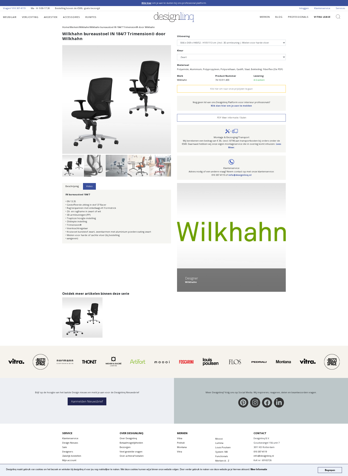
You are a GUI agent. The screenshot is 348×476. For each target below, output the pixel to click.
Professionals (298, 16)
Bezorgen (125, 447)
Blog (279, 16)
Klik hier (146, 2)
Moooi (219, 438)
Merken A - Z (222, 460)
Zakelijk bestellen (71, 455)
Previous (54, 97)
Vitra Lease (322, 16)
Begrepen (330, 470)
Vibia (179, 438)
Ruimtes (90, 17)
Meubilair (10, 17)
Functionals (221, 456)
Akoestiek (51, 17)
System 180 (221, 451)
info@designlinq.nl (240, 174)
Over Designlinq (128, 438)
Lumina (219, 442)
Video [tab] (89, 186)
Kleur (180, 50)
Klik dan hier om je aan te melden (231, 105)
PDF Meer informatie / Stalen (231, 117)
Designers (67, 451)
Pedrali (181, 442)
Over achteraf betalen (132, 455)
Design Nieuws (70, 442)
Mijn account (69, 460)
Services (340, 8)
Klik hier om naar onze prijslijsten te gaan (231, 88)
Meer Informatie (259, 469)
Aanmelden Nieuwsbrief (87, 401)
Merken (265, 16)
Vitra (179, 451)
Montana (182, 447)
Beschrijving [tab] (72, 186)
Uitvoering (183, 36)
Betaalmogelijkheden (131, 442)
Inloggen (304, 8)
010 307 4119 (18, 8)
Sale (64, 447)
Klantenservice (322, 8)
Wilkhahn (182, 79)
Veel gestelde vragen (131, 451)
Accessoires (71, 17)
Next (178, 97)
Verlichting (30, 17)
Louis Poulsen (223, 447)
